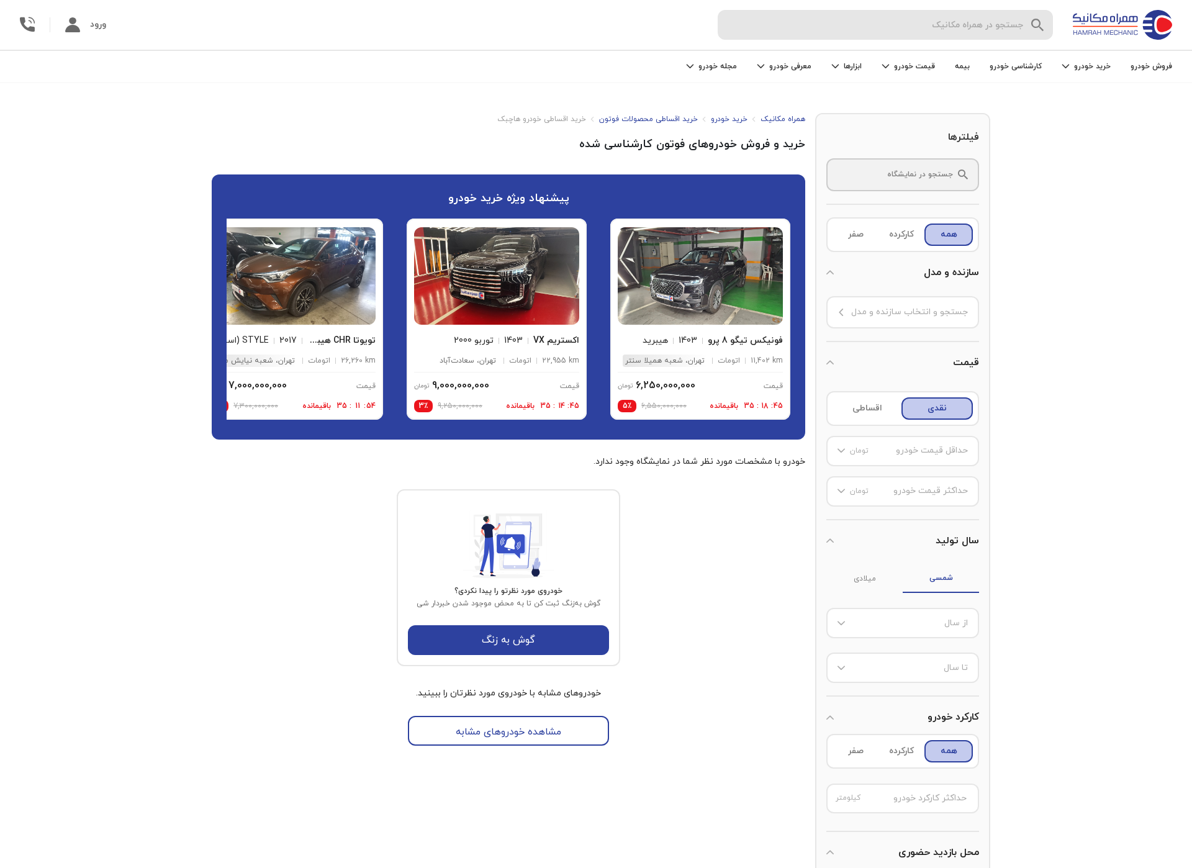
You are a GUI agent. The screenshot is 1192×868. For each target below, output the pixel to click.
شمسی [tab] (941, 578)
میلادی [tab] (865, 579)
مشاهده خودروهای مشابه (508, 732)
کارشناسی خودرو (1016, 66)
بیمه (962, 66)
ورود (98, 24)
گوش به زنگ (508, 640)
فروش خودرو (1151, 66)
